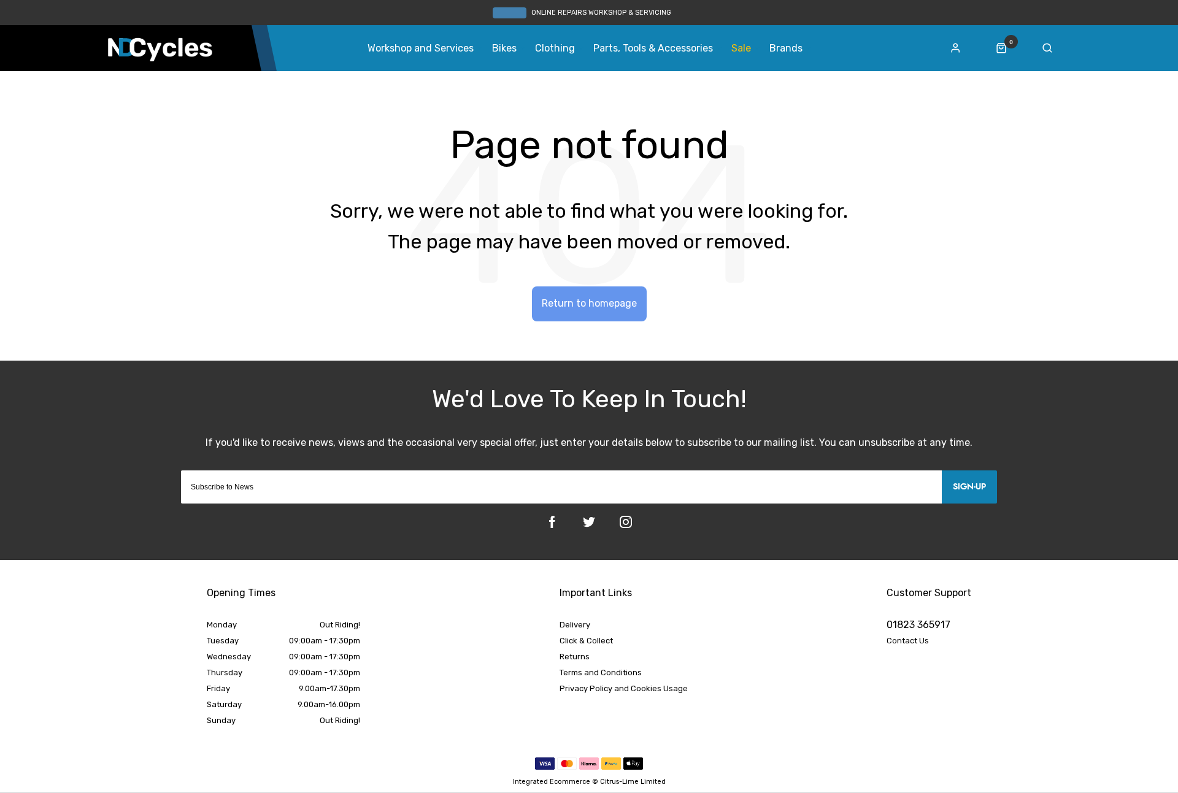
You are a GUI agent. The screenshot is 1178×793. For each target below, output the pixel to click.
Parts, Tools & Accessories (653, 48)
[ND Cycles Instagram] (625, 521)
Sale (741, 48)
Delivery (575, 624)
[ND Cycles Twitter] (589, 521)
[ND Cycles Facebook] (552, 521)
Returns (575, 656)
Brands (786, 48)
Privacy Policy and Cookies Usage (624, 688)
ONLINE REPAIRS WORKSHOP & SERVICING (601, 13)
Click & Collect (586, 640)
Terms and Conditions (601, 672)
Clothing (555, 48)
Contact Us (908, 640)
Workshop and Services (421, 48)
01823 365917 (918, 624)
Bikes (504, 48)
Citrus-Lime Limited (633, 782)
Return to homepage (589, 303)
